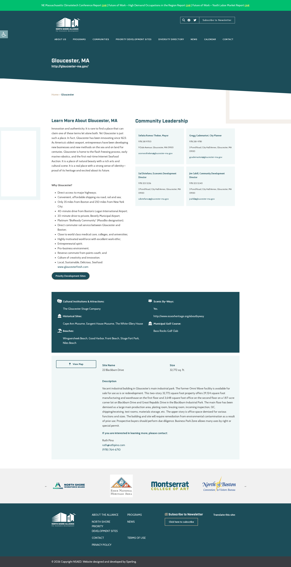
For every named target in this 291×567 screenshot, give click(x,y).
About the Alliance (105, 514)
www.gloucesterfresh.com (73, 267)
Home (55, 94)
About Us (60, 39)
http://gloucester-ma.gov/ (70, 66)
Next (245, 485)
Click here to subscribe (181, 521)
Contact (228, 39)
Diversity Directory (171, 39)
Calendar (210, 39)
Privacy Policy (101, 545)
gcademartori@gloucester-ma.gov (205, 157)
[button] (4, 34)
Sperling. (131, 561)
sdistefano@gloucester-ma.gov (153, 199)
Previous (45, 485)
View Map (77, 364)
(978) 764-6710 (111, 449)
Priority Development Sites (134, 39)
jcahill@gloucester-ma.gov (202, 199)
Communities (101, 39)
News (194, 39)
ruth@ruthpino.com (113, 445)
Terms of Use (136, 538)
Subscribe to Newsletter (217, 20)
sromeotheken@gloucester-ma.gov (155, 153)
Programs (79, 39)
